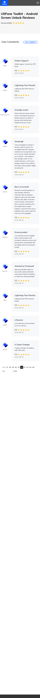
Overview (5, 7)
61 (19, 367)
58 (10, 367)
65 (30, 367)
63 (25, 367)
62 (22, 367)
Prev (4, 367)
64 (27, 367)
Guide (13, 7)
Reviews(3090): (6, 23)
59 (13, 367)
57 (7, 367)
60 (16, 367)
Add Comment (30, 42)
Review (19, 7)
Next (3, 371)
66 (33, 367)
